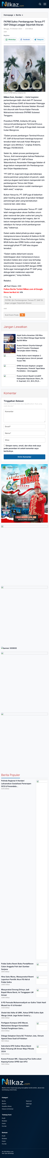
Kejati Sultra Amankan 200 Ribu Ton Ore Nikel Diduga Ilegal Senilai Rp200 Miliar (31, 337)
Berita (4, 1101)
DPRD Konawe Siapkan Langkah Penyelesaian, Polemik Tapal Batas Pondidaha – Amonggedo (31, 368)
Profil (3, 1118)
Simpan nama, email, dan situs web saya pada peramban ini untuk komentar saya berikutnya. (22, 448)
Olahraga (29, 1104)
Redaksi (4, 1121)
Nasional (29, 1101)
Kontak (4, 1126)
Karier (4, 1123)
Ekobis (4, 1104)
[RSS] (22, 314)
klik (21, 292)
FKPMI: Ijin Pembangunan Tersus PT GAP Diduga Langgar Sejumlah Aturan (24, 301)
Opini (27, 1106)
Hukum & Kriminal (7, 1109)
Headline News (7, 1106)
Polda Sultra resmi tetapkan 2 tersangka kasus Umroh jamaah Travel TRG (30, 358)
